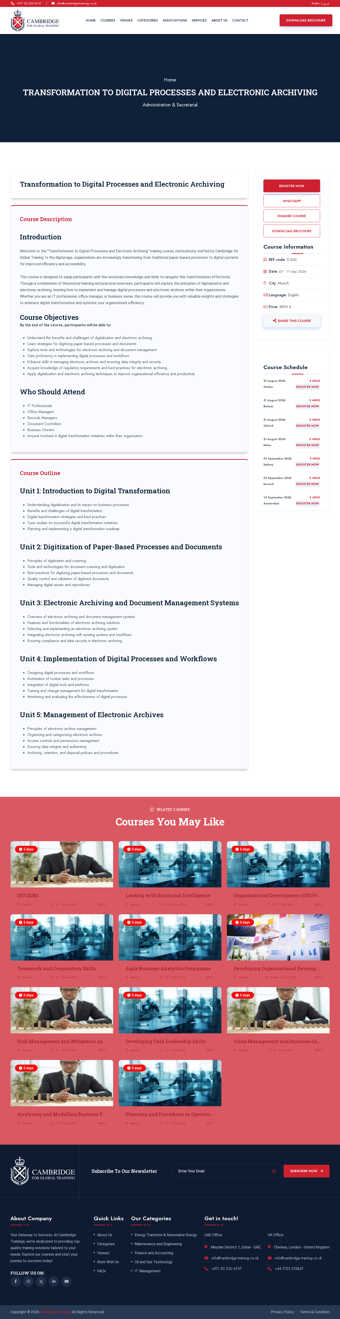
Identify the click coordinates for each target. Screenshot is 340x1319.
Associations (175, 20)
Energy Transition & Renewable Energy (166, 1235)
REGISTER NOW (291, 186)
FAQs (101, 1271)
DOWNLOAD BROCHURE (292, 231)
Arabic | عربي (321, 3)
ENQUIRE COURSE (292, 216)
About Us (104, 1235)
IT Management (148, 1271)
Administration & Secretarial (170, 105)
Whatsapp (292, 201)
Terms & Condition (315, 1312)
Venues (126, 20)
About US (219, 20)
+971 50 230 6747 (29, 3)
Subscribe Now (304, 1171)
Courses (108, 20)
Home (91, 20)
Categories (147, 20)
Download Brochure (306, 20)
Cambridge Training (56, 1312)
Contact (240, 20)
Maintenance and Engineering (158, 1244)
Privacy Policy (282, 1312)
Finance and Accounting (154, 1253)
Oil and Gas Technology (154, 1262)
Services (199, 20)
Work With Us (108, 1262)
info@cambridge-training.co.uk (77, 3)
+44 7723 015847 (289, 1268)
